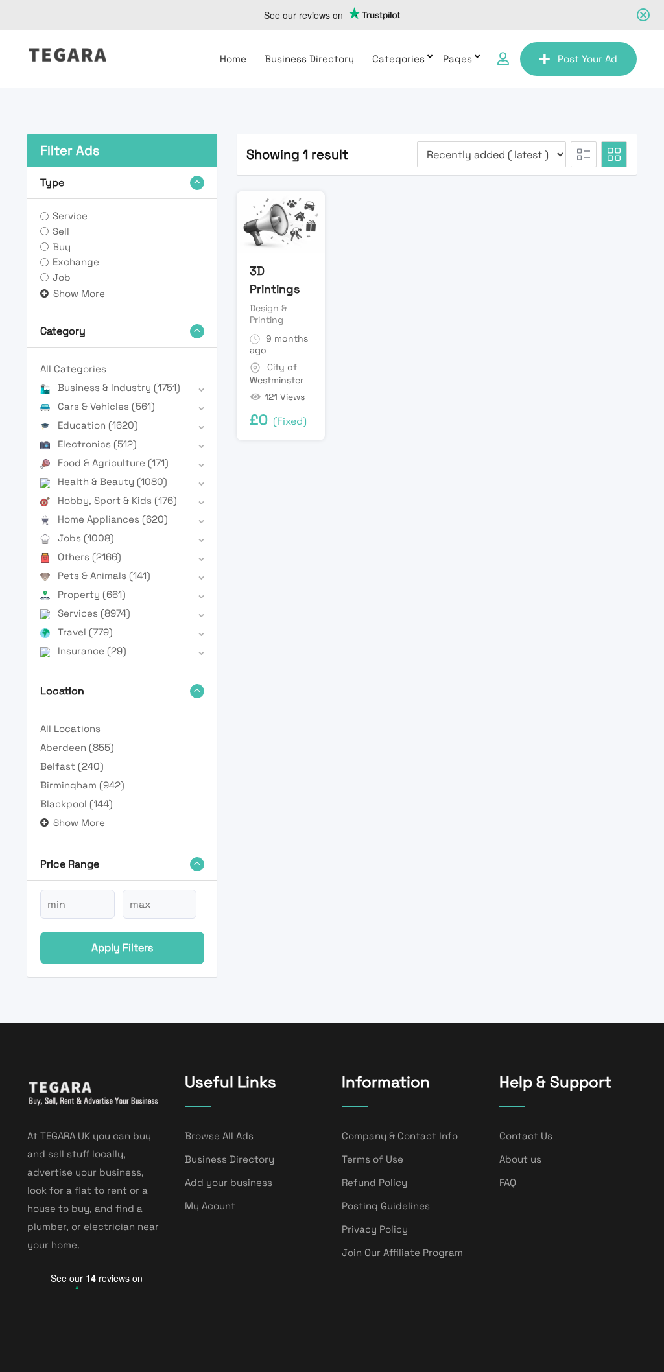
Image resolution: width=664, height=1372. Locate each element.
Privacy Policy (375, 1229)
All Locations (70, 728)
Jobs (86, 538)
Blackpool (76, 804)
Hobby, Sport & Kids (117, 500)
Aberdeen (77, 747)
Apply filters (122, 947)
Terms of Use (372, 1159)
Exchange (76, 261)
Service (70, 215)
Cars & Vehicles (106, 406)
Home (233, 59)
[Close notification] (643, 15)
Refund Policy (374, 1182)
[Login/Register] (503, 59)
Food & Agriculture (113, 462)
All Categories (73, 368)
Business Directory (309, 59)
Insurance (92, 651)
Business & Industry (119, 387)
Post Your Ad (587, 59)
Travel (85, 632)
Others (89, 556)
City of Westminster (276, 373)
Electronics (97, 444)
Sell (61, 231)
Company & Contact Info (400, 1136)
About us (520, 1159)
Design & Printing (268, 313)
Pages (457, 59)
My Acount (210, 1206)
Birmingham (82, 785)
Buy (62, 247)
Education (98, 425)
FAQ (507, 1182)
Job (62, 277)
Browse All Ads (219, 1136)
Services (94, 613)
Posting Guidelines (386, 1206)
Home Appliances (113, 519)
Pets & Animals (104, 575)
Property (92, 594)
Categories (398, 59)
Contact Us (525, 1136)
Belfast (72, 766)
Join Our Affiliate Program (402, 1252)
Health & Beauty (112, 481)
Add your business (228, 1182)
